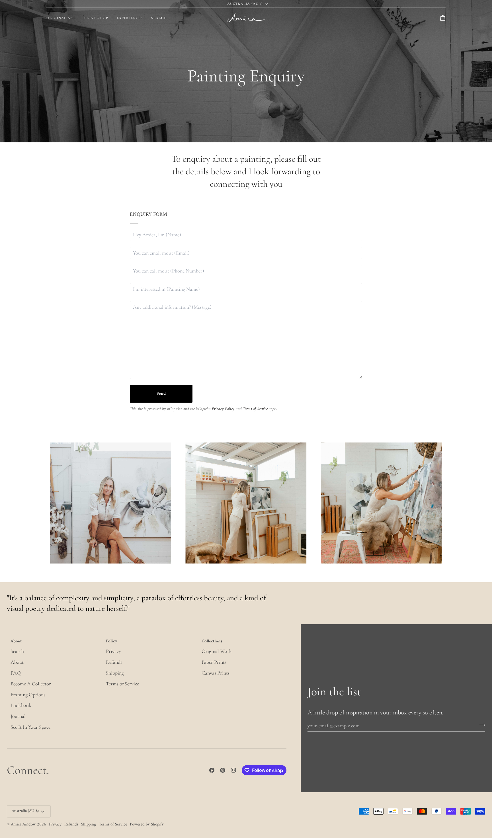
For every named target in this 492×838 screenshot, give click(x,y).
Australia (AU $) (245, 3)
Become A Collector (31, 684)
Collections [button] (212, 641)
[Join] (480, 724)
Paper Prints (214, 662)
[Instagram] (233, 770)
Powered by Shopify (147, 824)
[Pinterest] (222, 770)
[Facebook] (211, 770)
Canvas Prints (215, 673)
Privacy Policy (223, 408)
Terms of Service (255, 408)
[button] (96, 18)
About (17, 662)
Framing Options (28, 694)
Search (17, 651)
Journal (18, 716)
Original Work (217, 651)
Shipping (115, 673)
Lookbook (21, 705)
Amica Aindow (23, 824)
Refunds (114, 662)
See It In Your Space (30, 727)
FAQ (16, 673)
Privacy (113, 651)
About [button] (16, 641)
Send (161, 394)
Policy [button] (111, 641)
